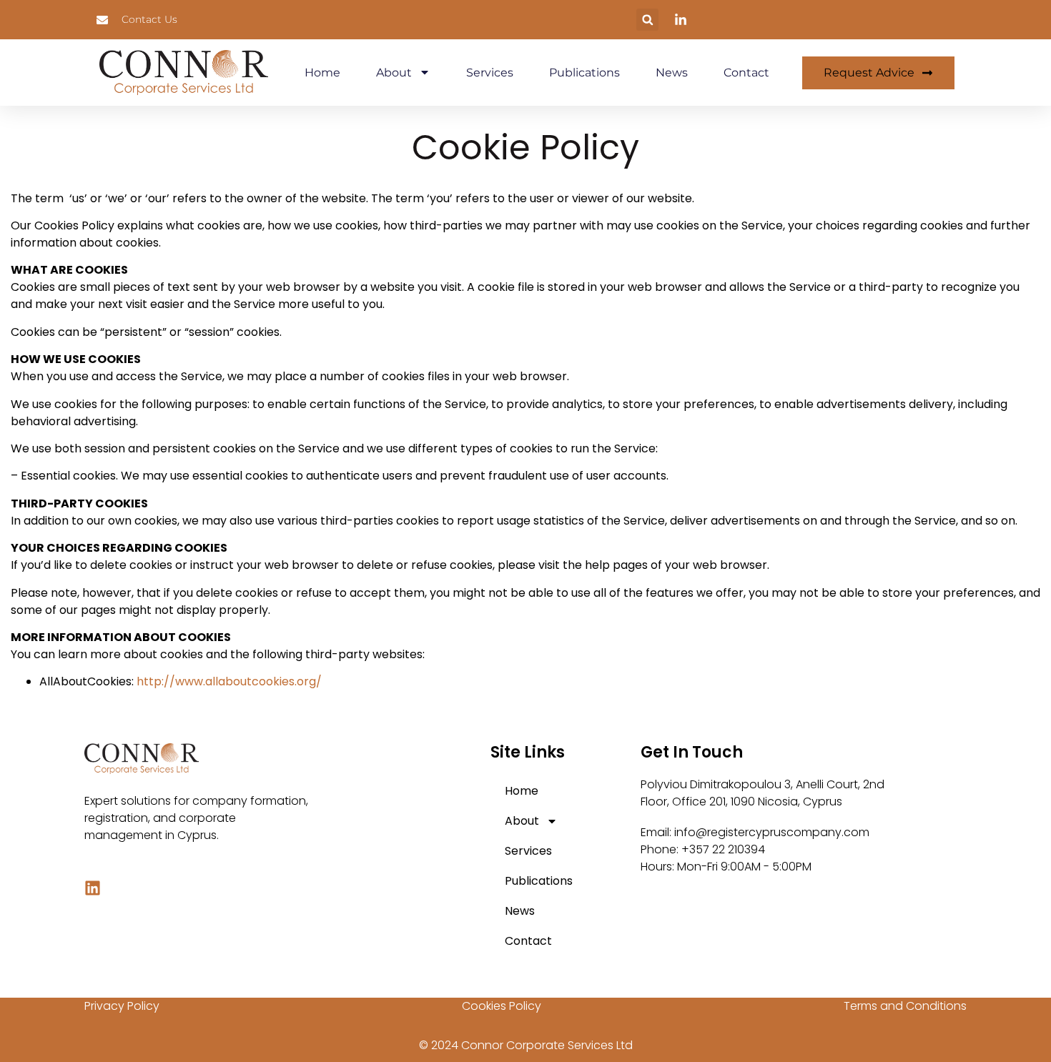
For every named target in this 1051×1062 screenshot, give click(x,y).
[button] (647, 20)
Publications (584, 72)
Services (489, 72)
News (672, 72)
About (394, 72)
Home (322, 72)
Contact (746, 72)
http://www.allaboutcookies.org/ (229, 681)
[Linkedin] (92, 888)
